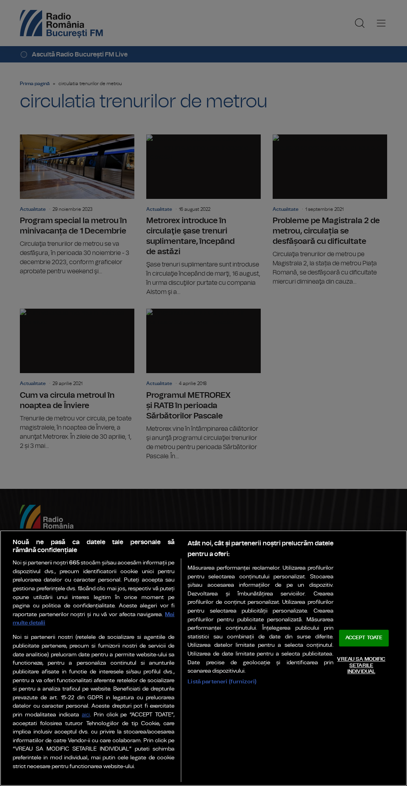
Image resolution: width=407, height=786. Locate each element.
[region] (203, 658)
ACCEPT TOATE (364, 638)
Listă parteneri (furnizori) (222, 682)
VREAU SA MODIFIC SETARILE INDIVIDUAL (361, 665)
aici (86, 715)
